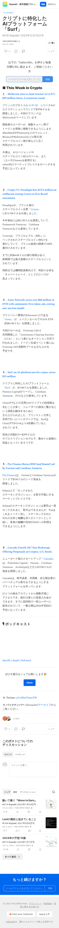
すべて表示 (10, 856)
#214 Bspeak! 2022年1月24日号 (19, 804)
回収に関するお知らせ (38, 905)
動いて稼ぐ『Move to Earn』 (19, 800)
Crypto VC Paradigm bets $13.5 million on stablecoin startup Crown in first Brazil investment (29, 194)
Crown (34, 209)
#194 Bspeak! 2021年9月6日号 (18, 823)
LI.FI (32, 105)
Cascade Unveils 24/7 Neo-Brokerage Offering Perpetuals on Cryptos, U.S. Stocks (27, 550)
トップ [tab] (7, 792)
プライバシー (35, 903)
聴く (53, 42)
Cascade (48, 559)
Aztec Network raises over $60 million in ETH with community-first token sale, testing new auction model (28, 304)
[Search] (54, 792)
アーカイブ (44, 705)
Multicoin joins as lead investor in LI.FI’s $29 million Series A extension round (28, 96)
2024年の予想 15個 (14, 838)
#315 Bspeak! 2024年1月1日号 (18, 841)
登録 (43, 4)
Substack (26, 660)
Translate (9, 12)
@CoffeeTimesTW (26, 698)
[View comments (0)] (16, 51)
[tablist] (14, 754)
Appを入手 (44, 914)
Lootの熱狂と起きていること (19, 819)
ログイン (52, 4)
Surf (7, 388)
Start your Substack (22, 914)
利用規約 (48, 903)
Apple (15, 660)
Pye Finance (9, 475)
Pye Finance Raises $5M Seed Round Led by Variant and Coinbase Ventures (28, 466)
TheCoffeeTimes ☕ (11, 41)
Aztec (8, 319)
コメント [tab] (8, 754)
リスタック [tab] (20, 754)
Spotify (6, 660)
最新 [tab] (15, 792)
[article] (29, 806)
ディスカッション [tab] (28, 792)
